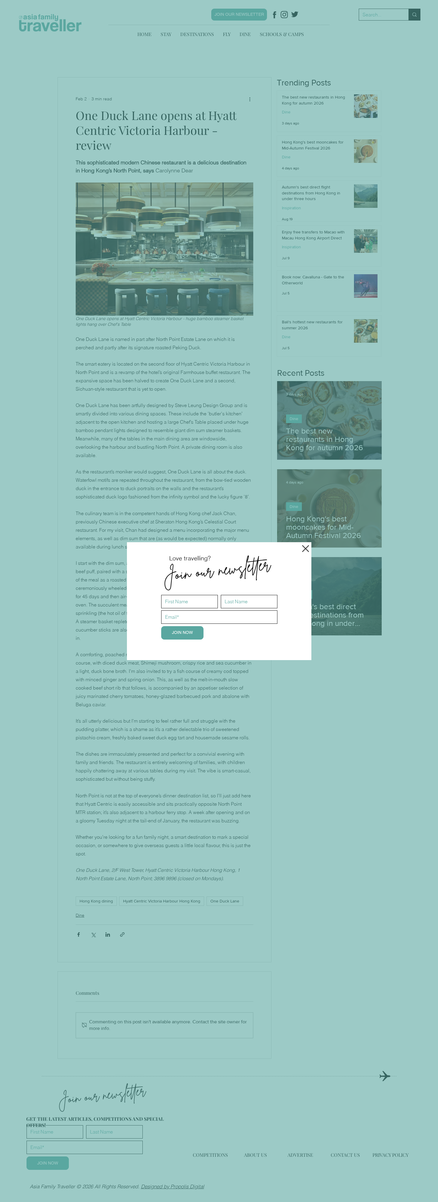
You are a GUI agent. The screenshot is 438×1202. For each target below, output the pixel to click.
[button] (305, 548)
